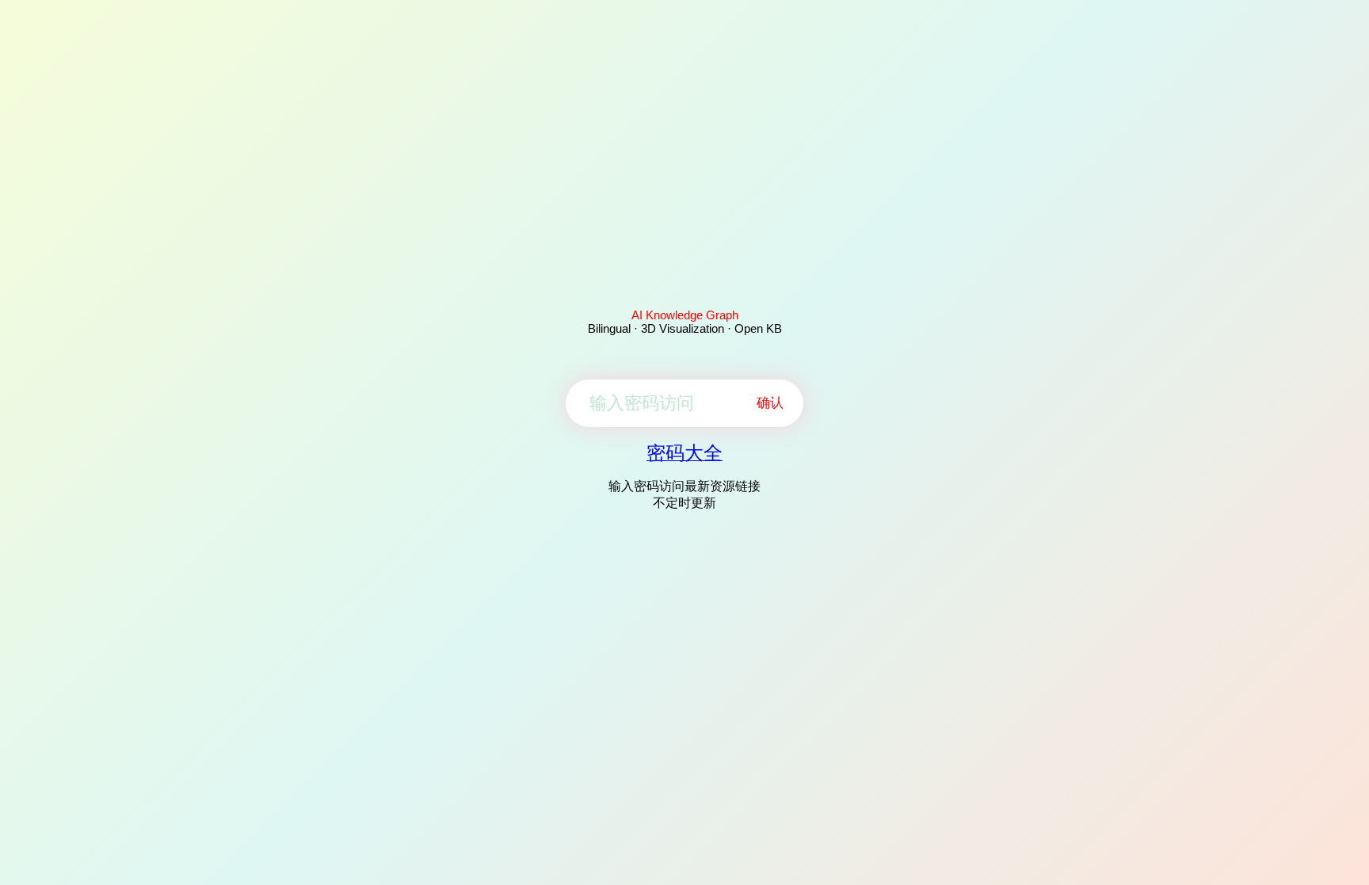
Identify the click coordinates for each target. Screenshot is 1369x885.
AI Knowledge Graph (684, 315)
